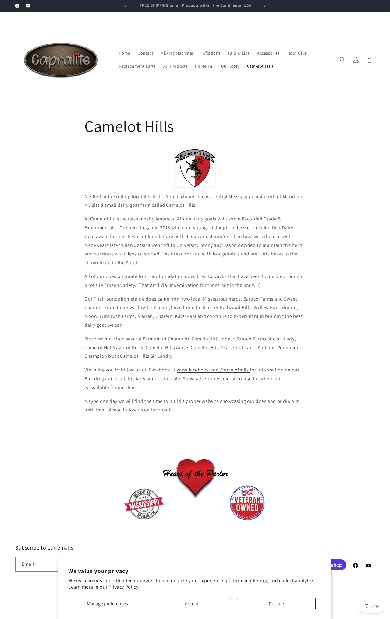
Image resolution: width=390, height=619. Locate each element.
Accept (192, 603)
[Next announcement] (264, 6)
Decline (276, 603)
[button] (342, 59)
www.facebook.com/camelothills (213, 370)
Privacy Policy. (124, 587)
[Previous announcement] (125, 6)
